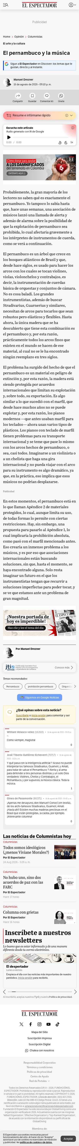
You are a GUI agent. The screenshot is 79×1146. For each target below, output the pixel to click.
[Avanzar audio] (65, 142)
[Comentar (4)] (47, 96)
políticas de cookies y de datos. (36, 1142)
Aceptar (68, 1138)
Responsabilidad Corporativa (40, 1062)
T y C (36, 996)
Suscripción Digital (39, 1044)
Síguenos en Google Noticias (42, 697)
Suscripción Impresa (39, 1038)
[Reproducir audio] (9, 137)
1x (71, 142)
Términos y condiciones (40, 1067)
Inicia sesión (25, 977)
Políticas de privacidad (39, 1072)
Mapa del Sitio (39, 1032)
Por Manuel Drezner (28, 649)
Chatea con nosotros (42, 1050)
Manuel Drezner (23, 79)
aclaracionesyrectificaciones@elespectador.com (49, 1106)
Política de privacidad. (60, 996)
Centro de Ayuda (39, 1076)
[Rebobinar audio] (59, 142)
